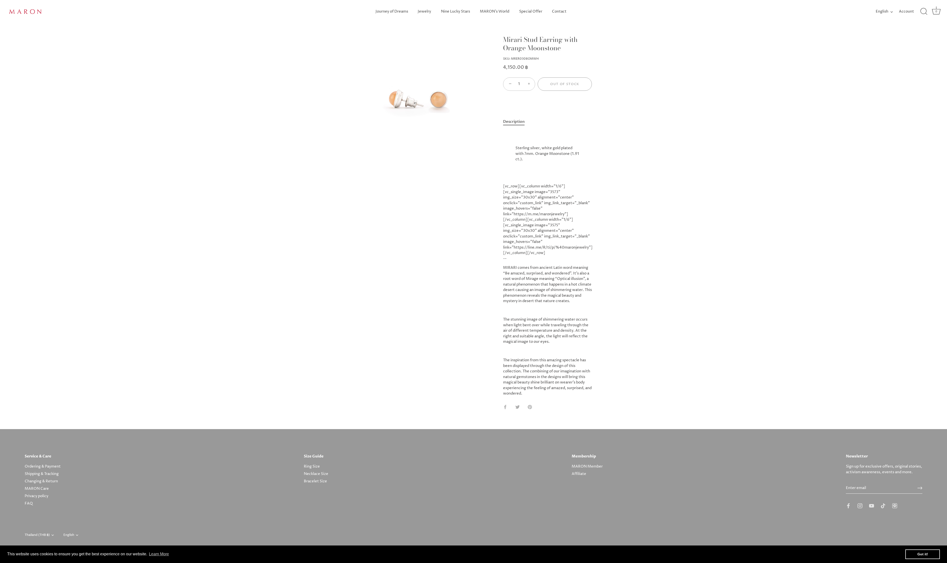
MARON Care (37, 488)
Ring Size (312, 466)
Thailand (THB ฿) (37, 535)
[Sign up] (919, 488)
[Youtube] (871, 505)
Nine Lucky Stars (455, 11)
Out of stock (564, 84)
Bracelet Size (315, 481)
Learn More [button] (159, 554)
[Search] (923, 11)
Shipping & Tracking (42, 473)
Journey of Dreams (392, 11)
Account (906, 11)
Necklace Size (316, 473)
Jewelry (424, 11)
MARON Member (587, 466)
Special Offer (530, 11)
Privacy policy (36, 496)
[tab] (516, 122)
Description (514, 121)
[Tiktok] (883, 505)
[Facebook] (848, 505)
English (882, 11)
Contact (559, 11)
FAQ (29, 503)
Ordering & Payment (43, 466)
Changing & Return (41, 481)
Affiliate (579, 473)
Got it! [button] (922, 554)
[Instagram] (859, 505)
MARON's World (494, 11)
